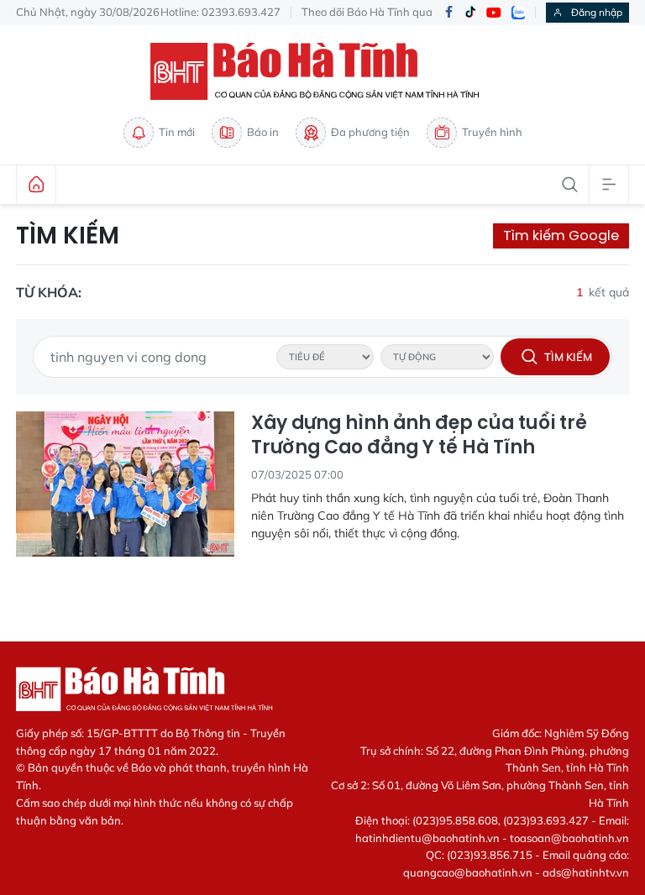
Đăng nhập (596, 12)
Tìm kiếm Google (561, 235)
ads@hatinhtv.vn (586, 872)
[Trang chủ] (36, 184)
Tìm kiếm (67, 236)
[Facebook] (448, 13)
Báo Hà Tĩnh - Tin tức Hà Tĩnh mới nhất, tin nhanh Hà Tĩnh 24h (322, 71)
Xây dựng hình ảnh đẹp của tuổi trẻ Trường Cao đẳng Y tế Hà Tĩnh (419, 435)
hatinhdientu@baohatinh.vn (427, 838)
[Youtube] (493, 13)
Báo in (263, 132)
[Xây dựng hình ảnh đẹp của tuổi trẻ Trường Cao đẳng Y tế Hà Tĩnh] (125, 484)
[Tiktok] (470, 12)
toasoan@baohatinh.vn (569, 838)
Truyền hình (492, 132)
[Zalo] (518, 12)
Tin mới (177, 132)
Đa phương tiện (370, 132)
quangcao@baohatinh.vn (467, 872)
